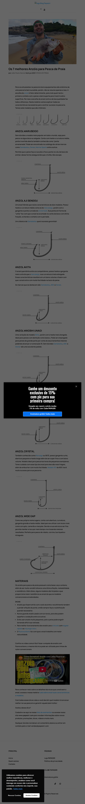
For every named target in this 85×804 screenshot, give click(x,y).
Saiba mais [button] (17, 789)
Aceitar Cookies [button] (32, 795)
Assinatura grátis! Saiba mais (42, 414)
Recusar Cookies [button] (14, 795)
